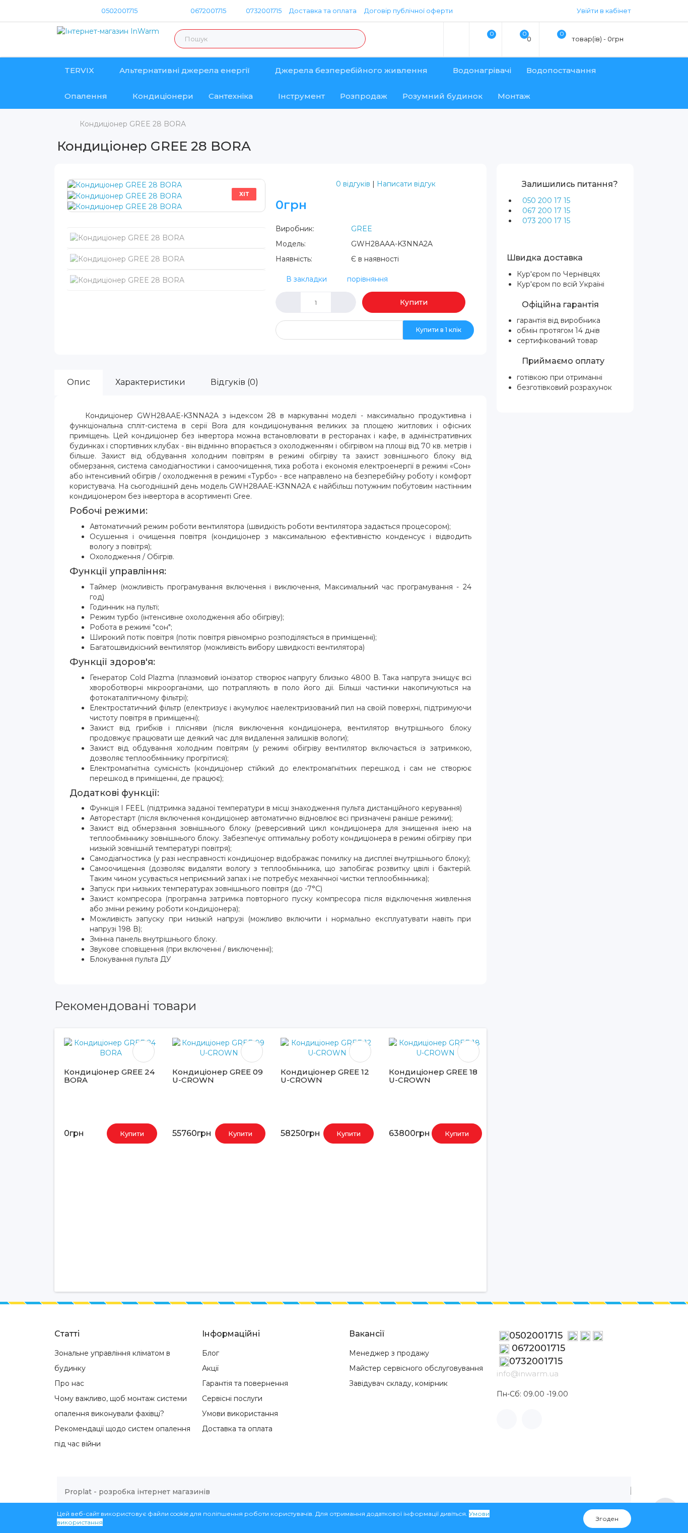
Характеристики (150, 382)
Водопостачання (561, 70)
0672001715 (207, 11)
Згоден (607, 1518)
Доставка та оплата (323, 11)
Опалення (85, 96)
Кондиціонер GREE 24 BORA (109, 1076)
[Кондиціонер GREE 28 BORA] (124, 184)
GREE (361, 228)
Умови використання (240, 1413)
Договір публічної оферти (408, 11)
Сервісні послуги (232, 1398)
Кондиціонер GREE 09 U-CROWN (217, 1076)
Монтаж (514, 96)
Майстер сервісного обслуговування (416, 1368)
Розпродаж (363, 96)
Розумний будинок (442, 96)
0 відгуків (353, 183)
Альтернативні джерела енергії (184, 70)
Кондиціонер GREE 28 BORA (133, 123)
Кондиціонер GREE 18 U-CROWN (433, 1076)
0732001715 (263, 11)
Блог (210, 1353)
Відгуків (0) (234, 382)
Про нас (69, 1383)
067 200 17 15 (546, 210)
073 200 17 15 (546, 220)
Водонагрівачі (482, 70)
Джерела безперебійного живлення (351, 70)
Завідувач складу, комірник (398, 1383)
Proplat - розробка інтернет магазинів (137, 1491)
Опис (78, 382)
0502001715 (119, 11)
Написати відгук (406, 183)
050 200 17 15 (546, 200)
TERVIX (79, 70)
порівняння (367, 279)
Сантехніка (231, 96)
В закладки (306, 279)
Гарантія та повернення (245, 1383)
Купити (414, 302)
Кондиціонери (162, 96)
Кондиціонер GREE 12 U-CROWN (325, 1076)
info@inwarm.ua (528, 1373)
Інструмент (301, 96)
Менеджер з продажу (389, 1353)
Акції (210, 1368)
